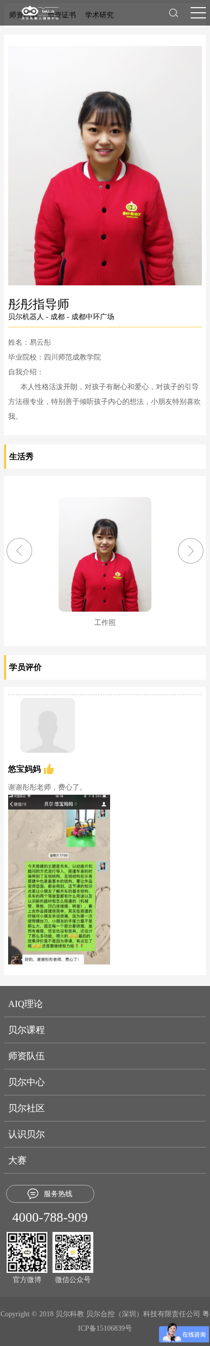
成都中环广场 (92, 317)
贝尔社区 (26, 1108)
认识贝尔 (26, 1134)
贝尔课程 (26, 1030)
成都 (57, 317)
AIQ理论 (25, 1004)
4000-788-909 (50, 1217)
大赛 (17, 1160)
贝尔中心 (26, 1082)
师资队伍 (26, 1056)
